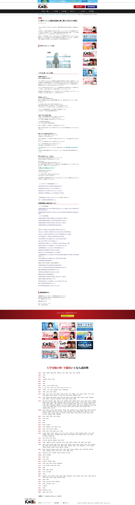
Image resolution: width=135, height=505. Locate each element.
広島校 (44, 463)
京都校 (44, 442)
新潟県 (39, 416)
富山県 (39, 418)
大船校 (76, 412)
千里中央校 (93, 444)
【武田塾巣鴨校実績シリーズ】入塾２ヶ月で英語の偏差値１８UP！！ (51, 247)
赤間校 (44, 477)
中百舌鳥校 (66, 447)
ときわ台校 (59, 406)
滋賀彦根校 (55, 440)
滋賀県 (39, 440)
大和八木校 (68, 452)
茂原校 (44, 398)
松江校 (44, 459)
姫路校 (44, 449)
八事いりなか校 (62, 433)
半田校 (92, 433)
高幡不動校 (58, 405)
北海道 (39, 372)
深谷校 (44, 395)
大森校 (44, 405)
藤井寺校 (61, 447)
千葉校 (59, 397)
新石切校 (48, 447)
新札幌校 (47, 372)
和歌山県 (39, 454)
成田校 (78, 397)
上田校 (52, 426)
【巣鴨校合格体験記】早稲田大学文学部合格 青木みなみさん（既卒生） (52, 222)
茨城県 (39, 387)
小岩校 (44, 403)
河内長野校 (54, 445)
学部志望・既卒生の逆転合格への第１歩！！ (58, 267)
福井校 (44, 422)
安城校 (62, 434)
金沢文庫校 (70, 411)
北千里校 (57, 447)
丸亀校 (47, 469)
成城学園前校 (60, 402)
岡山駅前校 (50, 461)
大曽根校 (44, 434)
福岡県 (39, 476)
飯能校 (47, 395)
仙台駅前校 (45, 379)
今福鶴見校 (70, 445)
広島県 (39, 463)
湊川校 (44, 450)
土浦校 (52, 387)
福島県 (39, 385)
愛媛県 (39, 471)
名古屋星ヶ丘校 (72, 433)
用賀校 (47, 405)
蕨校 (64, 395)
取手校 (59, 387)
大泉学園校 (70, 403)
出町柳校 (75, 442)
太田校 (47, 391)
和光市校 (55, 395)
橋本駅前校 (49, 454)
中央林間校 (45, 412)
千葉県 (39, 397)
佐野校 (60, 389)
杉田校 (92, 412)
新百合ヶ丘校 (58, 412)
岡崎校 (48, 433)
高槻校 (62, 444)
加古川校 (72, 449)
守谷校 (62, 387)
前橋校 (51, 391)
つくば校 (44, 387)
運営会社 (40, 502)
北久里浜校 (53, 412)
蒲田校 (95, 405)
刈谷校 (67, 433)
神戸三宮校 (48, 449)
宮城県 (39, 379)
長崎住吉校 (58, 481)
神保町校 (51, 403)
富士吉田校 (48, 424)
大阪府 (39, 444)
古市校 (78, 445)
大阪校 (44, 444)
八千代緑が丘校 (52, 398)
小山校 (48, 389)
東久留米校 (65, 406)
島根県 (39, 459)
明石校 (57, 449)
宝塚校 (68, 449)
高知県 (39, 473)
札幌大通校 (78, 372)
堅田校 (62, 440)
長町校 (53, 379)
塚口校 (57, 450)
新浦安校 (47, 397)
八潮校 (79, 395)
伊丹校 (61, 449)
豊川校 (84, 434)
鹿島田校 (72, 412)
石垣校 (51, 492)
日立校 (55, 387)
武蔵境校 (77, 406)
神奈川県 (39, 410)
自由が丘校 (69, 402)
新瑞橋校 (80, 434)
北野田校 (44, 447)
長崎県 (39, 481)
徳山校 (55, 465)
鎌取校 (67, 398)
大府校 (69, 434)
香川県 (39, 469)
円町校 (67, 442)
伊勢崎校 (54, 391)
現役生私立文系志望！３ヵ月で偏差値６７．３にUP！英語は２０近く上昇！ (52, 245)
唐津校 (47, 479)
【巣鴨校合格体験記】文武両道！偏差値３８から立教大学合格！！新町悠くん (53, 218)
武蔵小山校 (65, 403)
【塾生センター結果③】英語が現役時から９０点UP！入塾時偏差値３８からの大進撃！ (55, 234)
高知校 (44, 473)
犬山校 (88, 434)
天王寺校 (51, 444)
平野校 (47, 444)
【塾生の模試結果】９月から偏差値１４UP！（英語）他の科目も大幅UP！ (52, 238)
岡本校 (53, 450)
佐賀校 (44, 479)
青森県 (39, 375)
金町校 (52, 402)
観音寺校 (51, 469)
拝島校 (90, 403)
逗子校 (49, 412)
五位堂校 (58, 452)
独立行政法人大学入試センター (51, 496)
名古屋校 (44, 433)
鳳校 (43, 445)
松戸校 (71, 397)
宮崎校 (44, 487)
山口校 (44, 465)
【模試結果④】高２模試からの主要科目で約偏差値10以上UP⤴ (50, 186)
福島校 (44, 385)
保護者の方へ (73, 11)
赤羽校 (64, 402)
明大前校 (89, 402)
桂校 (85, 442)
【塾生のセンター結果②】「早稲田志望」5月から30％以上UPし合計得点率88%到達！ (54, 231)
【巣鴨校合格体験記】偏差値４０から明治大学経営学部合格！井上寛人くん (52, 220)
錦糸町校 (44, 402)
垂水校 (60, 450)
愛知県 (39, 433)
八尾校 (85, 444)
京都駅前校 (48, 442)
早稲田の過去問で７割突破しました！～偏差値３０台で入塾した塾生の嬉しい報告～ (54, 243)
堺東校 (55, 444)
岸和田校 (81, 444)
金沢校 (44, 420)
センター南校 (90, 411)
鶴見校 (82, 411)
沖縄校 (47, 492)
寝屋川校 (69, 444)
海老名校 (63, 412)
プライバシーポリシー (47, 502)
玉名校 (53, 483)
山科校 (63, 442)
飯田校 (56, 426)
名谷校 (71, 450)
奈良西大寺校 (45, 452)
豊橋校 (77, 433)
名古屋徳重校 (57, 434)
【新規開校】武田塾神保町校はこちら (49, 199)
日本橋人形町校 (52, 405)
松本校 (44, 426)
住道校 (78, 444)
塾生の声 (39, 18)
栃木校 (52, 389)
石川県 (39, 420)
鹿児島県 (39, 490)
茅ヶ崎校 (84, 412)
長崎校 (44, 481)
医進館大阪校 (82, 445)
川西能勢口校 (48, 450)
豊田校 (85, 433)
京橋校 (66, 445)
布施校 (74, 445)
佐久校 (59, 426)
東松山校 (51, 395)
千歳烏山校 (86, 403)
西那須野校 (56, 389)
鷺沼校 (88, 412)
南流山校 (82, 397)
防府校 (59, 465)
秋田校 (44, 381)
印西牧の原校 (58, 398)
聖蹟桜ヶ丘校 (60, 403)
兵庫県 (39, 449)
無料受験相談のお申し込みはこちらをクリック (48, 197)
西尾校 (65, 434)
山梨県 (39, 424)
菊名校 (54, 414)
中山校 (53, 411)
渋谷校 (47, 403)
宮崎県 (39, 487)
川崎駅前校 (50, 414)
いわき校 (47, 385)
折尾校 (51, 477)
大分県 (39, 485)
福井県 (39, 422)
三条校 (54, 416)
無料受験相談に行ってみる (67, 316)
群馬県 (39, 391)
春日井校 (56, 433)
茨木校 (89, 444)
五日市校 (54, 463)
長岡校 (51, 416)
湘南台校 (78, 411)
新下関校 (47, 465)
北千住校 (81, 402)
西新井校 (84, 406)
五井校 (63, 398)
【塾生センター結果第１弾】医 (44, 267)
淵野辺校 (80, 412)
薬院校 (47, 477)
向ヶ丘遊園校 (48, 411)
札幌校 (44, 372)
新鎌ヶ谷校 (63, 397)
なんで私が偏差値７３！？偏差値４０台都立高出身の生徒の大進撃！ (51, 236)
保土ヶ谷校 (45, 414)
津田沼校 (54, 397)
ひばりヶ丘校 (63, 405)
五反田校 (72, 406)
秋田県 (39, 381)
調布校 (73, 402)
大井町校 (77, 402)
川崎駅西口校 (58, 414)
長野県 (39, 426)
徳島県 (39, 467)
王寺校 (50, 452)
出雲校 (47, 459)
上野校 (55, 403)
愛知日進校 (81, 433)
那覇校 (44, 492)
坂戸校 (71, 395)
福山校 (47, 463)
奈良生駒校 (54, 452)
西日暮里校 (69, 405)
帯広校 (74, 372)
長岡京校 (70, 442)
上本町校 (73, 444)
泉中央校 (49, 379)
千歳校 (70, 372)
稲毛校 (47, 398)
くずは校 (87, 445)
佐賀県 (39, 479)
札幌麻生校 (59, 372)
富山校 (44, 418)
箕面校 (47, 445)
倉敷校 (54, 461)
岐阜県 (39, 429)
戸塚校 (61, 411)
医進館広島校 (60, 463)
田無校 (75, 403)
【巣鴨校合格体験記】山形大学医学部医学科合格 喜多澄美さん (50, 265)
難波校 (62, 445)
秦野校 (86, 411)
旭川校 (63, 372)
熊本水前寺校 (48, 483)
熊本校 (44, 483)
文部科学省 (59, 496)
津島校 (91, 434)
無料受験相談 (91, 6)
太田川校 (52, 433)
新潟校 (44, 416)
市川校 (44, 397)
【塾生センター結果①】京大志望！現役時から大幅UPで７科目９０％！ (52, 229)
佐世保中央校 (48, 481)
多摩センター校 (80, 403)
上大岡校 (65, 411)
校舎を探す (79, 6)
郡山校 (57, 385)
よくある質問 (82, 11)
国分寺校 (94, 402)
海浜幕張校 (91, 397)
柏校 (51, 397)
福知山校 (89, 442)
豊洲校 (55, 406)
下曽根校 (54, 477)
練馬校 (48, 402)
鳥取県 (39, 457)
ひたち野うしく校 (68, 387)
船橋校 (75, 397)
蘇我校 (75, 398)
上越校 (47, 416)
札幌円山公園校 (53, 372)
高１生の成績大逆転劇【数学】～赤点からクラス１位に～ (49, 285)
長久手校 (52, 434)
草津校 (59, 440)
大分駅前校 (45, 485)
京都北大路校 (58, 442)
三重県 (39, 438)
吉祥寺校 (85, 402)
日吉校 (44, 411)
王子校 (48, 406)
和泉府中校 (92, 445)
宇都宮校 (44, 389)
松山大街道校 (48, 471)
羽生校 (67, 395)
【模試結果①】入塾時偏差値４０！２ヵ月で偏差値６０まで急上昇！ (51, 192)
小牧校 (48, 434)
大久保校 (64, 450)
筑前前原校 (59, 477)
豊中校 (66, 444)
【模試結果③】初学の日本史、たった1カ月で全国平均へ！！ (49, 188)
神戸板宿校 (77, 449)
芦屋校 (64, 449)
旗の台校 (81, 405)
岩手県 (39, 377)
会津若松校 (53, 385)
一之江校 (44, 406)
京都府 (39, 442)
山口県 (39, 465)
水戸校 (48, 387)
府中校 (93, 403)
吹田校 (50, 445)
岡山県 (39, 461)
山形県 (39, 383)
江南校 (76, 434)
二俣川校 (74, 411)
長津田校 (68, 412)
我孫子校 (70, 398)
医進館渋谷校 (86, 405)
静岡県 (39, 431)
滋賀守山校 (50, 440)
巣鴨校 (55, 402)
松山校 (44, 471)
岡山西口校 (45, 461)
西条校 (51, 463)
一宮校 (89, 433)
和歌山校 (44, 454)
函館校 (67, 372)
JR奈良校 (63, 452)
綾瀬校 (52, 406)
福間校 (64, 477)
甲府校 (44, 424)
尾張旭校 (72, 434)
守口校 (59, 445)
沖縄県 (39, 492)
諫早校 (53, 481)
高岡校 (47, 418)
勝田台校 (67, 397)
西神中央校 (91, 449)
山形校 (44, 383)
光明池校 (53, 447)
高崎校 (44, 391)
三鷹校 (78, 405)
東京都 (39, 401)
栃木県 (39, 389)
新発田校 (58, 416)
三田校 (81, 449)
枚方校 (59, 444)
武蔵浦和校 (75, 395)
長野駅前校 (48, 426)
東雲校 (89, 406)
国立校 (81, 406)
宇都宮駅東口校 (65, 389)
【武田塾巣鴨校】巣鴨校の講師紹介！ (45, 260)
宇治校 (79, 442)
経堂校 (69, 406)
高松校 (44, 469)
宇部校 (52, 465)
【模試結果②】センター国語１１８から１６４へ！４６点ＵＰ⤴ (50, 190)
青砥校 (91, 405)
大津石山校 (45, 440)
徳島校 (44, 467)
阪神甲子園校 (85, 449)
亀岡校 (82, 442)
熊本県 (39, 483)
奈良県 (39, 452)
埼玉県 (39, 393)
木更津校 (86, 397)
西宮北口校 (53, 449)
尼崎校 (68, 450)
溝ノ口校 (57, 411)
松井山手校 (53, 442)
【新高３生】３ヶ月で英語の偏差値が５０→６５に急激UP (49, 252)
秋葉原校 (74, 405)
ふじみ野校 (60, 395)
